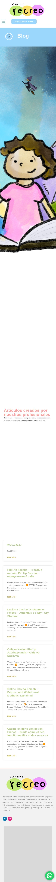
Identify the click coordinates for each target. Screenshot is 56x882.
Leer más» (11, 557)
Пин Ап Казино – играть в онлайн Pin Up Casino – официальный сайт (24, 573)
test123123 (14, 544)
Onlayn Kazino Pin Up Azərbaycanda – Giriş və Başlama (23, 652)
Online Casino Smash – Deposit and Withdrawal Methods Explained (23, 692)
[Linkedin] (5, 819)
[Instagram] (10, 819)
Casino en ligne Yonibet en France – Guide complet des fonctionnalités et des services (27, 732)
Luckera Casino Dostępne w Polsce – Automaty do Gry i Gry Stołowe (28, 612)
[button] (3, 21)
